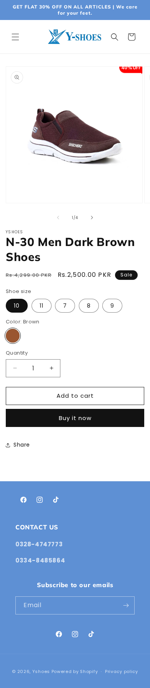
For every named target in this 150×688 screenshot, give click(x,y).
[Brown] (13, 336)
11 (41, 306)
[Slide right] (91, 217)
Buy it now (75, 418)
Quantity (17, 353)
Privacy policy (121, 671)
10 (17, 306)
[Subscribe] (125, 605)
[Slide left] (58, 217)
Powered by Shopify (75, 671)
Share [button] (21, 445)
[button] (15, 36)
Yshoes (41, 671)
